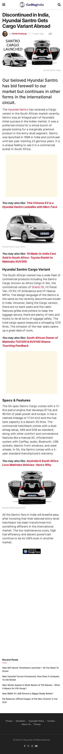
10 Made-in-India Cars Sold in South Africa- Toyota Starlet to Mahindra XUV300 (29, 257)
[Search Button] (59, 4)
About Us (26, 724)
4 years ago (38, 33)
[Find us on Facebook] (24, 746)
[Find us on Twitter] (28, 746)
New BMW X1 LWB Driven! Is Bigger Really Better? (27, 693)
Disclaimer (20, 721)
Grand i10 (38, 287)
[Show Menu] (3, 4)
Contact (51, 721)
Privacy (9, 721)
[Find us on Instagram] (32, 746)
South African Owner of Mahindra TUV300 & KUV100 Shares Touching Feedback (30, 341)
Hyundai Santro (18, 109)
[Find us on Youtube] (36, 746)
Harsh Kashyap (19, 33)
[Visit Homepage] (31, 4)
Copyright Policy (36, 721)
